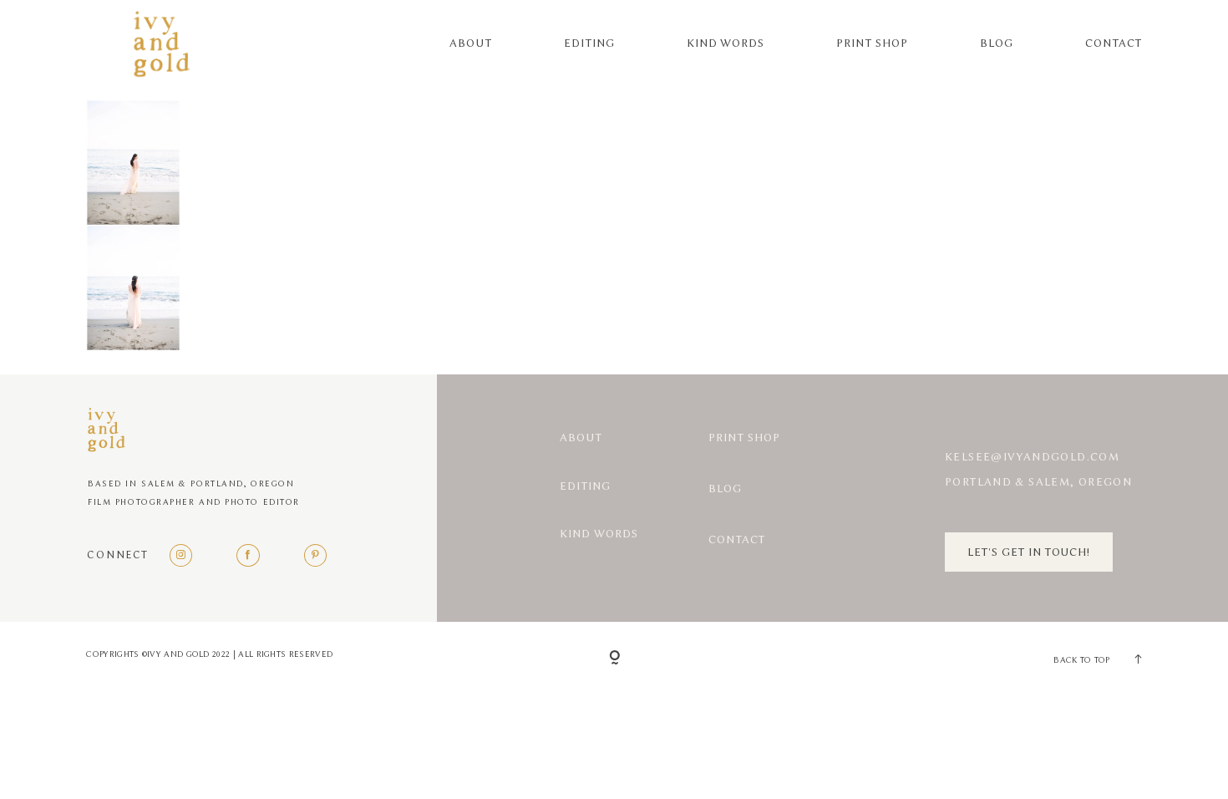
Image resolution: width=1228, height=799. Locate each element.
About (470, 43)
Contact (1113, 43)
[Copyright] (614, 658)
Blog (996, 43)
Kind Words (726, 43)
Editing (589, 43)
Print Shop (872, 43)
